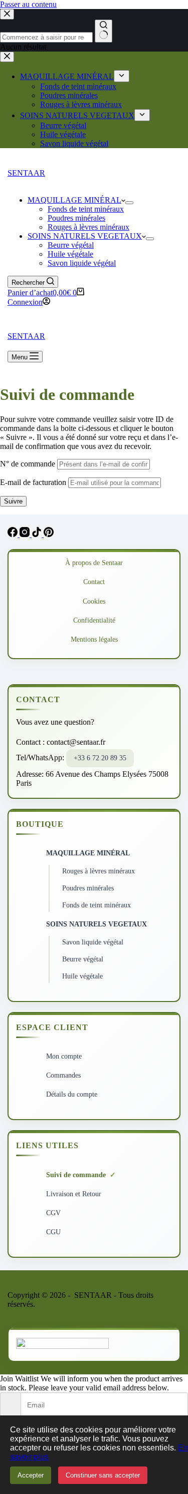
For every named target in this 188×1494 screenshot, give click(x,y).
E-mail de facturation (33, 482)
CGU (53, 1232)
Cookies (94, 601)
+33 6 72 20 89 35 (100, 758)
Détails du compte (71, 1094)
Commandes (63, 1075)
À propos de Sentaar (94, 563)
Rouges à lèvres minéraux (88, 227)
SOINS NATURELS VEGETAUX (85, 236)
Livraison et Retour (73, 1194)
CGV (53, 1213)
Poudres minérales (76, 218)
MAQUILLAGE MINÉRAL (74, 200)
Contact (94, 582)
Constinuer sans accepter (103, 1475)
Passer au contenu (28, 4)
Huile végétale (70, 254)
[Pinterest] (49, 534)
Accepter (31, 1475)
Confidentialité (94, 620)
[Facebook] (14, 534)
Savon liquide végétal (82, 263)
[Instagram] (26, 534)
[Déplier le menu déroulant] (129, 202)
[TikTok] (38, 534)
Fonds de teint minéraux (86, 209)
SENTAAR (26, 173)
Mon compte (64, 1056)
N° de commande (27, 463)
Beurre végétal (71, 245)
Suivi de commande (76, 1175)
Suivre (13, 501)
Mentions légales (94, 639)
